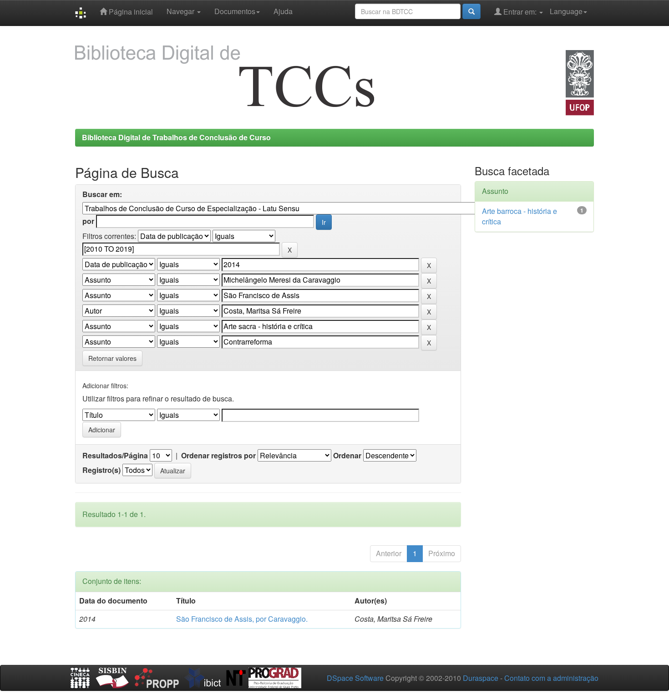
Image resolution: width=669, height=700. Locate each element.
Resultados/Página (115, 456)
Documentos (234, 11)
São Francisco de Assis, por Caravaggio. (242, 619)
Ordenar (347, 456)
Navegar (181, 11)
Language (566, 11)
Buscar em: (102, 194)
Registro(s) (101, 470)
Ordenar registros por (218, 456)
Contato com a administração (551, 678)
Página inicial (130, 11)
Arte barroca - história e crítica (519, 216)
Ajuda (283, 11)
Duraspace (480, 678)
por (88, 221)
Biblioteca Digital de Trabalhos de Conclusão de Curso (176, 137)
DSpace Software (355, 678)
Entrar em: (520, 11)
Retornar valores (112, 358)
